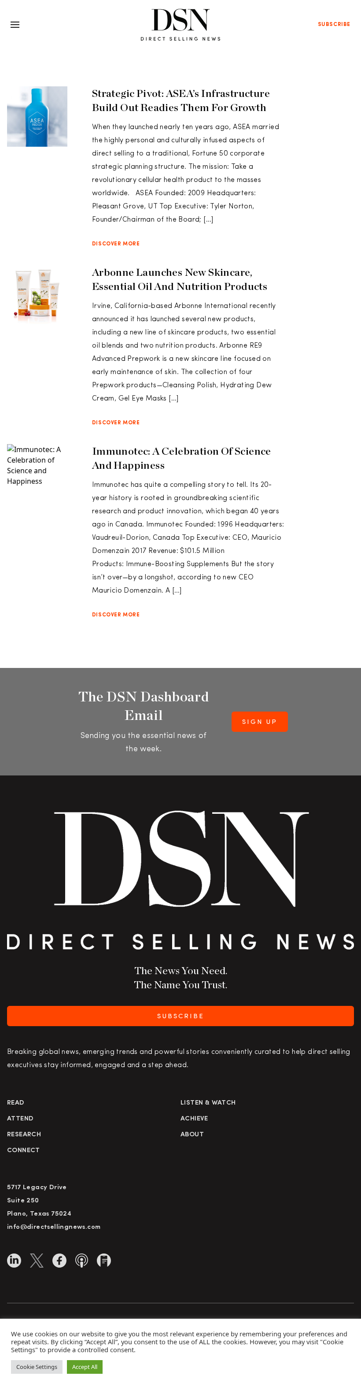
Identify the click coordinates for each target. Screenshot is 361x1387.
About (192, 1134)
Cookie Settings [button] (36, 1367)
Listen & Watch (208, 1103)
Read (16, 1103)
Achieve (194, 1119)
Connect (23, 1150)
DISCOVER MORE (116, 244)
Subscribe (334, 24)
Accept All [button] (84, 1367)
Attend (20, 1119)
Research (24, 1134)
